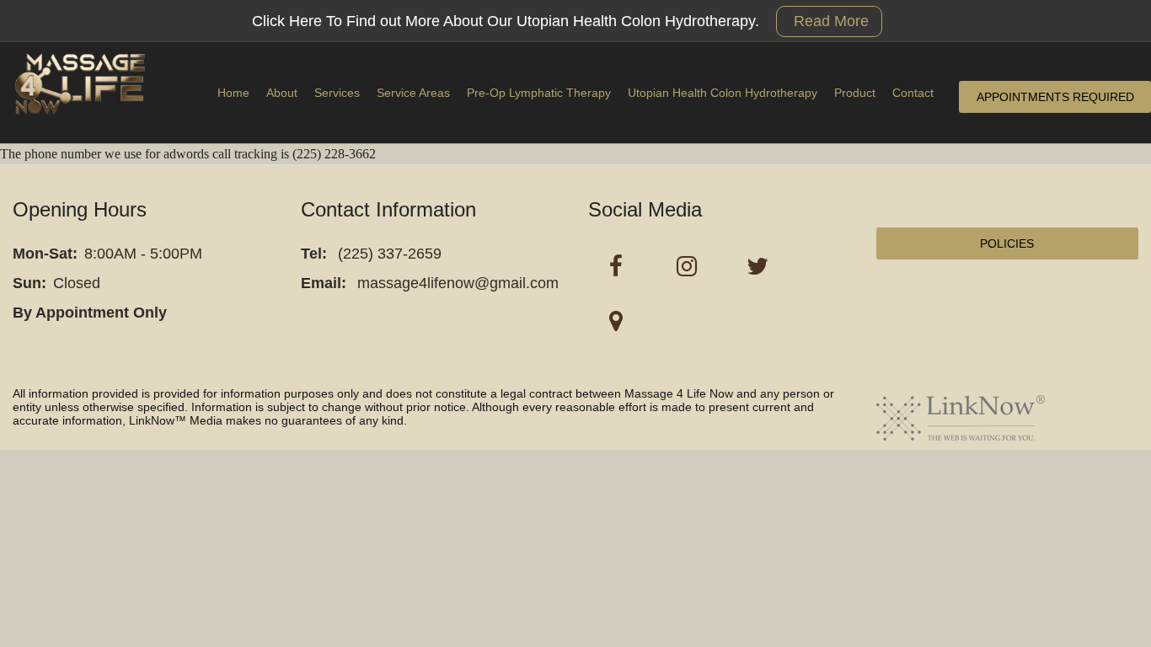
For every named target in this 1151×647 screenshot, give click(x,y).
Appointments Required (1055, 97)
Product (854, 92)
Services (337, 92)
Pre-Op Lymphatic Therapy (539, 92)
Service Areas (413, 92)
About (281, 92)
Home (233, 92)
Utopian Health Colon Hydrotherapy (722, 92)
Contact (913, 92)
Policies (1007, 243)
